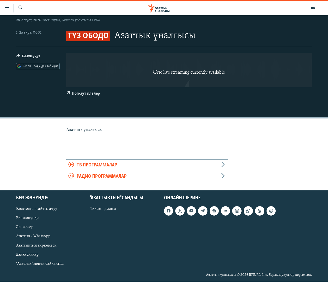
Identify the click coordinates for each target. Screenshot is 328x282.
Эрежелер (24, 227)
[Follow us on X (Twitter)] (179, 211)
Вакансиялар (27, 255)
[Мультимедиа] (313, 8)
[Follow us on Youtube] (191, 211)
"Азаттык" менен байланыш (40, 264)
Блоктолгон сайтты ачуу (36, 209)
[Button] (28, 57)
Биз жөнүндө (27, 218)
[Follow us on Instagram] (236, 211)
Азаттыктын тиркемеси (36, 245)
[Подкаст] (271, 211)
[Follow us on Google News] (214, 211)
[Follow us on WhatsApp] (248, 211)
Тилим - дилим (103, 209)
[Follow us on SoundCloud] (225, 211)
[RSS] (259, 211)
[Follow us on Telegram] (202, 211)
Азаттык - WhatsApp (33, 236)
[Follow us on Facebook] (168, 211)
